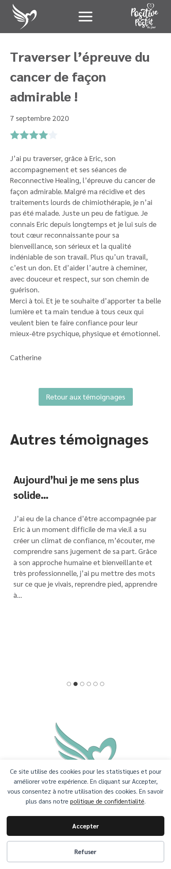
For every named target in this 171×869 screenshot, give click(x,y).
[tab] (69, 684)
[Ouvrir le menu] (85, 16)
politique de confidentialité (107, 801)
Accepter (85, 826)
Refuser (85, 851)
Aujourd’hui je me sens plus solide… (76, 487)
